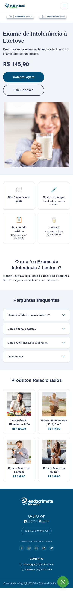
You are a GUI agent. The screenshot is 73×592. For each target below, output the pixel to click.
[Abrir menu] (64, 6)
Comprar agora (23, 77)
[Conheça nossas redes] (22, 552)
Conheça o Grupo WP (36, 535)
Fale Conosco (23, 90)
